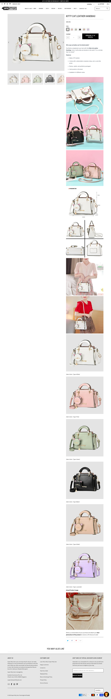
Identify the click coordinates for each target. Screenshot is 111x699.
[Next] (63, 42)
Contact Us (42, 668)
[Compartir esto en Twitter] (68, 641)
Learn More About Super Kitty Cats (48, 661)
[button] (36, 9)
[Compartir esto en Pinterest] (76, 641)
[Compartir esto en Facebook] (72, 641)
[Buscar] (107, 8)
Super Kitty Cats (15, 695)
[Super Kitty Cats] (9, 8)
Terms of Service (44, 683)
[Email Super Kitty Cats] (2, 4)
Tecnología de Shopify (24, 695)
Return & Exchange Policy (46, 677)
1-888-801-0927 (16, 4)
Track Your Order (44, 671)
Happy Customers (44, 664)
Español (89, 4)
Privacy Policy (43, 680)
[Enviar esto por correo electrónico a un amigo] (80, 641)
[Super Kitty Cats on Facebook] (5, 4)
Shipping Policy (43, 674)
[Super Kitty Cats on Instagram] (7, 4)
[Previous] (8, 42)
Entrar (102, 4)
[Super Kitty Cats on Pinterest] (10, 4)
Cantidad (68, 34)
